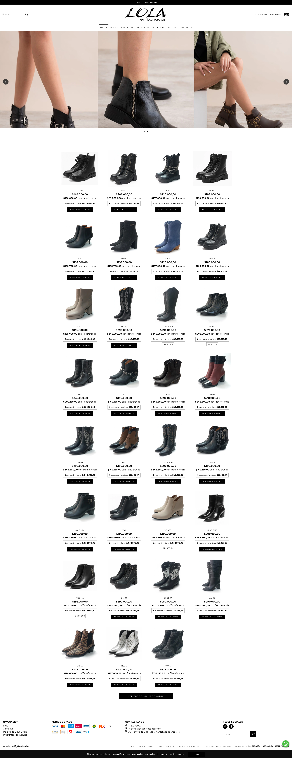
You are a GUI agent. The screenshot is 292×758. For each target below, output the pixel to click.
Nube (124, 666)
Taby (124, 394)
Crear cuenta (261, 15)
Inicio (103, 27)
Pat (80, 394)
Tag (124, 462)
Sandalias (127, 27)
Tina (168, 190)
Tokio (80, 190)
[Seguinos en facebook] (231, 726)
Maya (124, 258)
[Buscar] (27, 14)
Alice (212, 598)
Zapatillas (143, 27)
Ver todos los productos (146, 696)
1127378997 (135, 725)
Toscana (168, 462)
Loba (124, 326)
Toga (212, 462)
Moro (212, 326)
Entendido (196, 754)
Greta (80, 258)
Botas (114, 27)
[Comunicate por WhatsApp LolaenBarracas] (285, 743)
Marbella (168, 258)
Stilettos (158, 27)
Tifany (80, 462)
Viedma (80, 598)
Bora (80, 666)
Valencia (80, 530)
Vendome (212, 530)
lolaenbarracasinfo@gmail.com (145, 728)
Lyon (79, 326)
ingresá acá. (254, 746)
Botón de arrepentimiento (275, 746)
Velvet (168, 530)
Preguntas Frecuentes (15, 734)
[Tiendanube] (16, 747)
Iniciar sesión (275, 15)
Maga (212, 258)
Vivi (124, 530)
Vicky (124, 190)
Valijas (172, 27)
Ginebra (168, 598)
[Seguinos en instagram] (225, 726)
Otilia (212, 190)
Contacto (186, 27)
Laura (212, 394)
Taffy (168, 394)
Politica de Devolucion (15, 731)
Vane (168, 666)
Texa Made (168, 326)
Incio (5, 725)
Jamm (124, 598)
